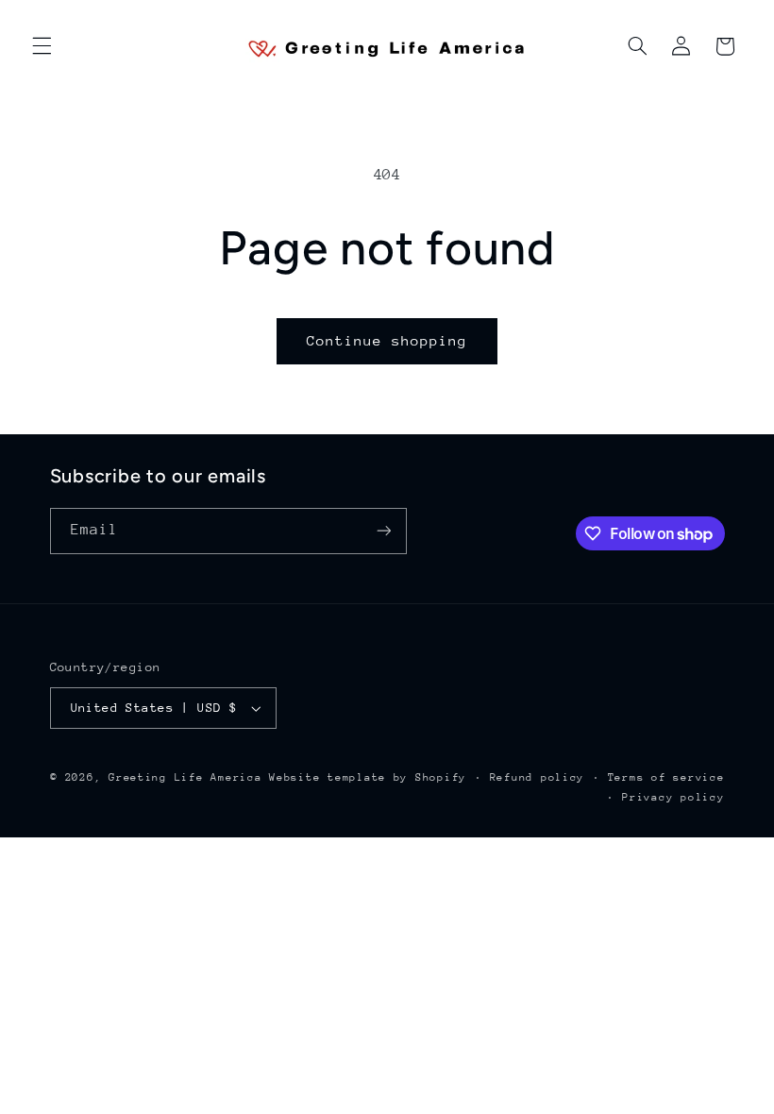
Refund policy (537, 777)
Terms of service (666, 777)
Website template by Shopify (367, 777)
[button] (41, 46)
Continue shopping (387, 340)
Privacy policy (673, 797)
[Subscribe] (383, 531)
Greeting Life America (185, 777)
